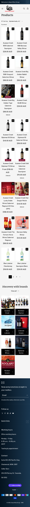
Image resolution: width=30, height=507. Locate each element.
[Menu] (2, 9)
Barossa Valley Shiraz (22, 233)
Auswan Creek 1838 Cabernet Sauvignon (8, 45)
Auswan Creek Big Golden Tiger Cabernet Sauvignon (8, 104)
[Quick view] (13, 29)
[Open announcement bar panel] (27, 2)
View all (13, 291)
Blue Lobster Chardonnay (8, 264)
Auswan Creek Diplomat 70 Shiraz (8, 164)
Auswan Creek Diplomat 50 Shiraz (8, 136)
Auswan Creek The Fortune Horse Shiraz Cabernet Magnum (8, 236)
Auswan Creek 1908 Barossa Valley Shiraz (22, 45)
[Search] (24, 9)
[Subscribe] (27, 395)
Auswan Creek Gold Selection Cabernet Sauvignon (22, 167)
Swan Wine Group (15, 502)
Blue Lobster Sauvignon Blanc (22, 264)
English (14, 489)
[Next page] (19, 276)
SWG (22, 502)
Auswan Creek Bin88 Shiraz (22, 101)
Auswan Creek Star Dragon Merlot (22, 199)
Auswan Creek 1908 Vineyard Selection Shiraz (8, 74)
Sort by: (5, 21)
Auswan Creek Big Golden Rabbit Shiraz (22, 74)
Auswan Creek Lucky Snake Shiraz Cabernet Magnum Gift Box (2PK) (8, 203)
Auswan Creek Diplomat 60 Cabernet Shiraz (22, 137)
